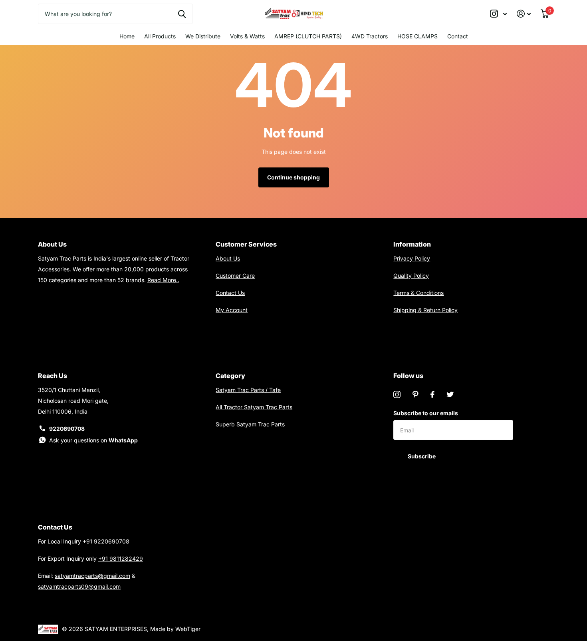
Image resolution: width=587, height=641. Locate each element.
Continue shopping (293, 177)
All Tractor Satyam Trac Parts (254, 407)
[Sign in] (524, 14)
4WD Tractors (369, 36)
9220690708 (67, 428)
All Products (160, 36)
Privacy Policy (411, 258)
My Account (232, 310)
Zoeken (182, 14)
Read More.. (163, 280)
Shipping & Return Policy (425, 310)
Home (127, 36)
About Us (228, 258)
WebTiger (187, 628)
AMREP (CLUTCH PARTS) (308, 36)
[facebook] (432, 394)
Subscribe (422, 456)
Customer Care (235, 275)
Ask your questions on (93, 440)
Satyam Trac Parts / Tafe (248, 389)
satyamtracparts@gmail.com (92, 575)
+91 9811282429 (120, 558)
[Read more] (498, 14)
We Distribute (202, 36)
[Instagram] (397, 394)
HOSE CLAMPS (417, 36)
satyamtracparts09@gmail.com (79, 586)
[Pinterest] (415, 394)
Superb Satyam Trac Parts (250, 424)
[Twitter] (450, 394)
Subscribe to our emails (425, 413)
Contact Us (230, 292)
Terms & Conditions (418, 292)
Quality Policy (411, 275)
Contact (457, 36)
